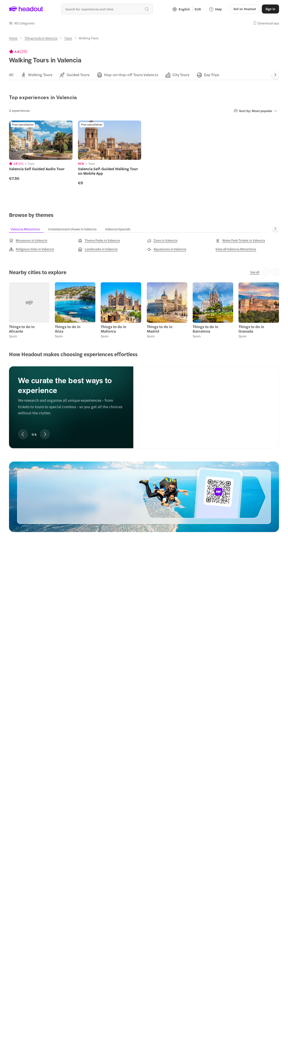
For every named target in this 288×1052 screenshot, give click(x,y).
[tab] (11, 75)
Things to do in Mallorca (113, 328)
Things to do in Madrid (159, 328)
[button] (22, 23)
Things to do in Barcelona (205, 328)
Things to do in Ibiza (67, 328)
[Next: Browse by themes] (275, 228)
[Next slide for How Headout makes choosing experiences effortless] (45, 434)
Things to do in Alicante (22, 328)
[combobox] (107, 9)
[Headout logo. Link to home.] (26, 9)
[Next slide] (275, 75)
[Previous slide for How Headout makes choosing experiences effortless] (23, 434)
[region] (144, 399)
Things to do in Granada (251, 328)
